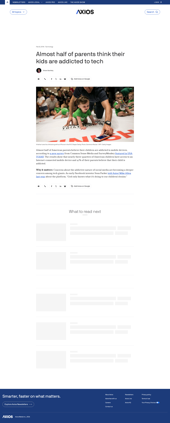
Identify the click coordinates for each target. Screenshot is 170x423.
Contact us (109, 406)
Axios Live (62, 2)
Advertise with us (111, 398)
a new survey (57, 153)
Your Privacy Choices (149, 402)
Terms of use (146, 398)
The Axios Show (77, 2)
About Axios (109, 394)
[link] (39, 79)
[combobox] (35, 2)
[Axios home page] (7, 2)
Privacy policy (146, 394)
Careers (108, 402)
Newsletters (19, 2)
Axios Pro (50, 2)
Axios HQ (128, 402)
